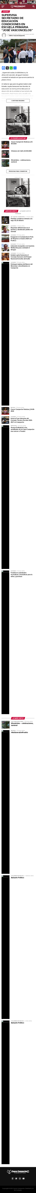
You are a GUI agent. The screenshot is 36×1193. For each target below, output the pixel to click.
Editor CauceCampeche (17, 35)
